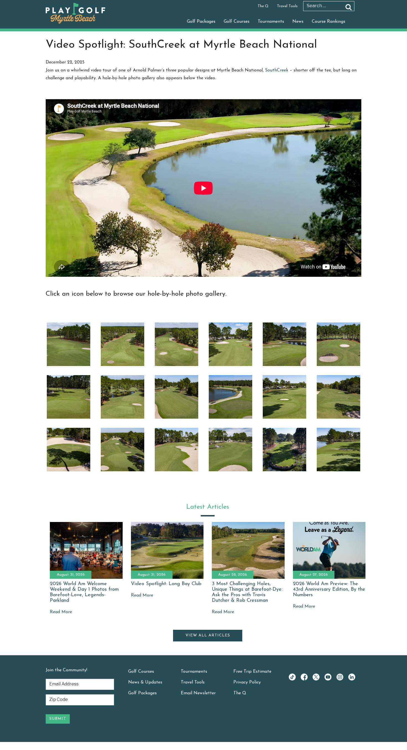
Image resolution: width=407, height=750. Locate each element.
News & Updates (145, 682)
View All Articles (208, 635)
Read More (61, 612)
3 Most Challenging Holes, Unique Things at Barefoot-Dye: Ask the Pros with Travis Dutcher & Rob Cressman (247, 592)
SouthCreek (276, 70)
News (297, 21)
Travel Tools (287, 6)
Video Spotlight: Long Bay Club (166, 584)
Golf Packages (201, 21)
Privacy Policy (247, 682)
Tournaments (271, 21)
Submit (57, 719)
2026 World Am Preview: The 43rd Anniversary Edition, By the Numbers (329, 590)
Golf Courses (236, 21)
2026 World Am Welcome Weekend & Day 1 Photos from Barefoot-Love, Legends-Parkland (84, 592)
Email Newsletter (198, 693)
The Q (263, 6)
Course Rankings (328, 21)
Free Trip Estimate (252, 671)
